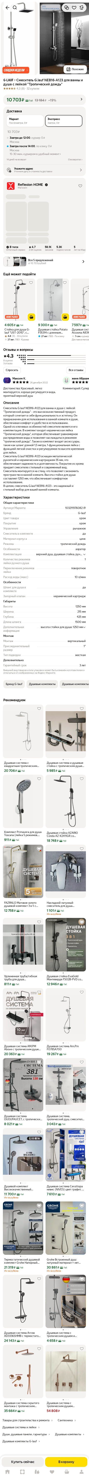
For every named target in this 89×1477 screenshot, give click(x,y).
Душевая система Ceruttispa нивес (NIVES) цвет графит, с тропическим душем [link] (65, 1188)
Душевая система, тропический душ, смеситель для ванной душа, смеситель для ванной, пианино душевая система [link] (65, 1118)
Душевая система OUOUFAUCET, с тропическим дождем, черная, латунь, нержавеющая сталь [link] (23, 1118)
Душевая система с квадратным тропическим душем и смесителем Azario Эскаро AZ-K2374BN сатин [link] (21, 764)
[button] (15, 70)
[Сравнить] (66, 7)
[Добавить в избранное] (74, 7)
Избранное (51, 1472)
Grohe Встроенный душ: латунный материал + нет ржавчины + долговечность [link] (64, 1261)
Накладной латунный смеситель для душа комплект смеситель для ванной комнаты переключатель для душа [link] (62, 904)
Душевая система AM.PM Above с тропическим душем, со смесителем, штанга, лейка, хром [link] (22, 1048)
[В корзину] (31, 317)
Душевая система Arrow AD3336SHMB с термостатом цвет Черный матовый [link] (22, 1334)
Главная (7, 1472)
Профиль (81, 1472)
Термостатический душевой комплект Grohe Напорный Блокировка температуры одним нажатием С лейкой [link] (22, 1261)
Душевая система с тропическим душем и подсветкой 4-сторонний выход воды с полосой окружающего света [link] (62, 1334)
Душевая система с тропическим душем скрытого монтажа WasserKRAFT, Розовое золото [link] (65, 1404)
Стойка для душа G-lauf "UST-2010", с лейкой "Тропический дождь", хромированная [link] (18, 331)
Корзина (66, 1472)
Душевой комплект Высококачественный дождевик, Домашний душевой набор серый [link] (18, 1188)
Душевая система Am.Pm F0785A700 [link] (63, 1048)
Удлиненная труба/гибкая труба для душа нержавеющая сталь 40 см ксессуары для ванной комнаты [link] (21, 978)
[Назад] (7, 7)
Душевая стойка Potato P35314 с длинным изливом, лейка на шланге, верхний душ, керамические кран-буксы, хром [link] (52, 331)
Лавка (37, 1472)
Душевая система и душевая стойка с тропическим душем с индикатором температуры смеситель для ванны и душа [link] (65, 764)
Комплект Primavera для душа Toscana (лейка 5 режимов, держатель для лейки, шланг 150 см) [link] (23, 833)
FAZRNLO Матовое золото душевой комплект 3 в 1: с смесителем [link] (20, 904)
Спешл (22, 1472)
